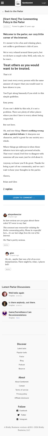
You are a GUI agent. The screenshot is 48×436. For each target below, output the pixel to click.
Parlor (21, 356)
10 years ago (12, 217)
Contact (22, 386)
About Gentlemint (21, 382)
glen (22, 26)
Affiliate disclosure (22, 398)
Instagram (23, 419)
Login (44, 3)
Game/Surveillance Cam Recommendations (20, 313)
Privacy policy (22, 394)
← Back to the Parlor (12, 11)
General (7, 26)
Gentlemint (24, 4)
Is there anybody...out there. (22, 302)
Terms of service (21, 390)
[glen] (7, 255)
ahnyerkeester (14, 214)
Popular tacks (22, 352)
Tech (18, 318)
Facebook (23, 410)
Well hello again (16, 292)
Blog (22, 360)
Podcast (22, 364)
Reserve (22, 369)
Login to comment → (24, 197)
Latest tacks (21, 348)
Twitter (23, 415)
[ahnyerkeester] (5, 216)
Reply (6, 245)
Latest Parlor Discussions (16, 287)
